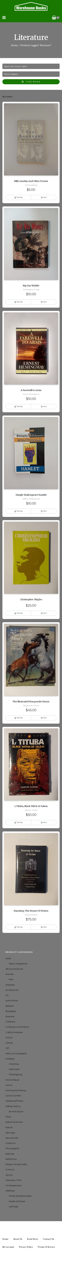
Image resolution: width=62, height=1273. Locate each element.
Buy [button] (45, 197)
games (9, 1042)
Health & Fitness (17, 1201)
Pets (11, 979)
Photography (12, 1148)
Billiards (10, 1006)
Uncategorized (13, 1185)
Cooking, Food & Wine (17, 1027)
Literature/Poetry (14, 1101)
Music (8, 1116)
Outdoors (11, 1143)
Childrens (10, 1021)
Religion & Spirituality (16, 1164)
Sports (9, 1175)
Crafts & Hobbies (14, 1032)
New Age (10, 1132)
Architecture (12, 990)
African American (14, 969)
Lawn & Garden (13, 1095)
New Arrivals (12, 1138)
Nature (9, 1127)
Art (7, 995)
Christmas (14, 1064)
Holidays (10, 1058)
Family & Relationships (20, 1196)
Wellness (10, 1190)
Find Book (32, 81)
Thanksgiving (15, 1074)
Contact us (48, 1239)
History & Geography (16, 1053)
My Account (8, 1247)
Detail (20, 197)
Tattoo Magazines (18, 963)
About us (17, 1239)
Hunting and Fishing (16, 1090)
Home (14, 45)
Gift (7, 1048)
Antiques (10, 984)
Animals (10, 974)
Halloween (14, 1069)
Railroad (10, 1153)
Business (10, 1016)
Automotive (12, 1000)
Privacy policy (26, 1247)
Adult (8, 958)
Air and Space (16, 1111)
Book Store (32, 1239)
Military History (13, 1106)
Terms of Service (46, 1247)
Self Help (13, 1206)
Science (10, 1169)
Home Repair (12, 1080)
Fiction (9, 1037)
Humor (9, 1085)
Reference (11, 1159)
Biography (11, 1011)
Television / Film (13, 1180)
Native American (14, 1122)
